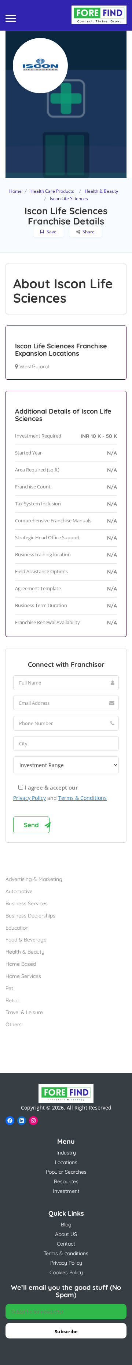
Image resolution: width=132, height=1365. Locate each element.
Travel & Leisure (24, 1012)
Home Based (21, 964)
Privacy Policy (29, 797)
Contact (66, 1243)
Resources (66, 1181)
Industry (66, 1152)
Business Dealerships (30, 915)
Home (15, 191)
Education (17, 927)
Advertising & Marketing (34, 879)
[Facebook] (10, 1120)
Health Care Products (52, 191)
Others (14, 1024)
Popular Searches (66, 1172)
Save (50, 232)
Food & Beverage (26, 939)
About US (66, 1234)
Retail (12, 1000)
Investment (66, 1191)
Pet (9, 988)
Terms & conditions (66, 1253)
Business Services (27, 903)
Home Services (23, 976)
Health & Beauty (101, 191)
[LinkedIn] (21, 1120)
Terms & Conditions (82, 797)
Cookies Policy (66, 1272)
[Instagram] (33, 1120)
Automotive (19, 891)
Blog (66, 1224)
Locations (66, 1162)
